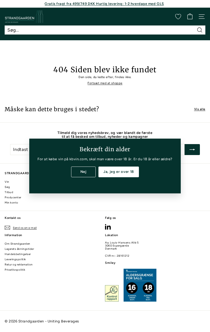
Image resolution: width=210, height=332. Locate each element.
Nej (83, 172)
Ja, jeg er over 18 (118, 172)
